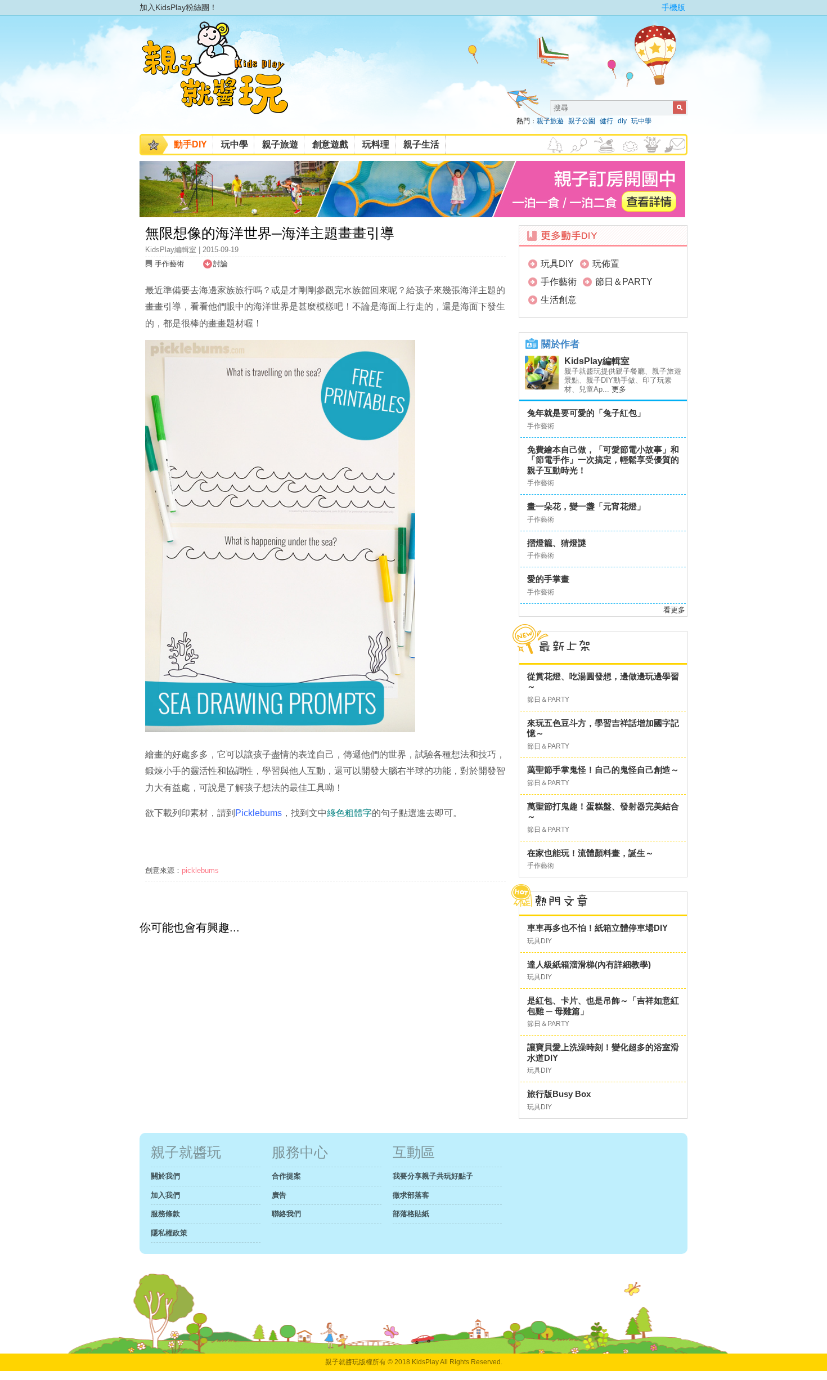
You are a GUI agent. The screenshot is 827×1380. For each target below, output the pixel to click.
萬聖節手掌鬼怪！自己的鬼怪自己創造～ (603, 769)
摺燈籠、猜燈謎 (556, 543)
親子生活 (421, 144)
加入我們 (165, 1195)
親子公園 (581, 121)
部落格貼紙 (411, 1213)
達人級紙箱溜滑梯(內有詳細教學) (589, 964)
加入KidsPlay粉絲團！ (178, 7)
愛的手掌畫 (548, 579)
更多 (619, 389)
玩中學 (641, 121)
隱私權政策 (169, 1233)
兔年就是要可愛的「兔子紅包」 (586, 413)
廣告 (279, 1195)
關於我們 (165, 1176)
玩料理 (375, 144)
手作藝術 (169, 263)
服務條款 (165, 1213)
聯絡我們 (286, 1213)
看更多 (674, 610)
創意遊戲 (330, 144)
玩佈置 (605, 263)
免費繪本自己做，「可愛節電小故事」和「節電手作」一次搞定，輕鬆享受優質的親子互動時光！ (603, 460)
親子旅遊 (550, 121)
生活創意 (559, 299)
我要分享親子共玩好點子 (433, 1176)
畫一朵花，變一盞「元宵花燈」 (586, 506)
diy (622, 121)
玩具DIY (557, 263)
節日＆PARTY (624, 281)
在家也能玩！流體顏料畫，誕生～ (590, 853)
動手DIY (190, 144)
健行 (606, 121)
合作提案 (286, 1176)
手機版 (673, 7)
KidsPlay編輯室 (597, 361)
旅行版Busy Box (559, 1094)
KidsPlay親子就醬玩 (224, 77)
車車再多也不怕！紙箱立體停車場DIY (597, 928)
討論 (220, 263)
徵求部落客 (411, 1195)
